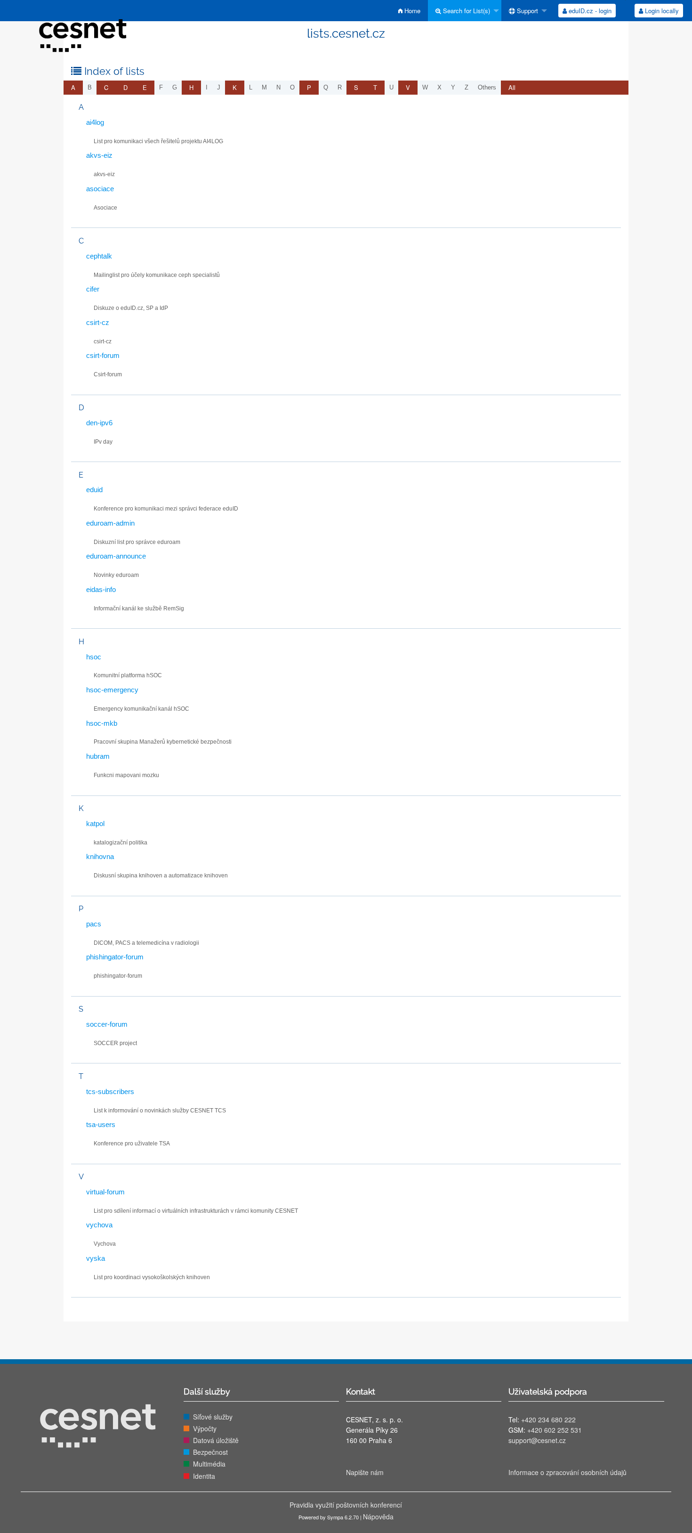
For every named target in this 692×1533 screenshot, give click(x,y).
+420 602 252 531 (554, 1430)
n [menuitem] (278, 87)
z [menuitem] (466, 87)
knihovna (100, 856)
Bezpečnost (210, 1452)
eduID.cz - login (589, 10)
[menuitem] (409, 10)
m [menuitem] (264, 87)
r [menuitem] (340, 87)
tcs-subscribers (110, 1091)
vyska (95, 1258)
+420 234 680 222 (548, 1419)
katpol (95, 823)
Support (526, 10)
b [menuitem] (90, 87)
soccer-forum (107, 1024)
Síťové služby (213, 1416)
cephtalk (99, 256)
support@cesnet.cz (537, 1440)
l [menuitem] (250, 87)
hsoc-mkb (101, 723)
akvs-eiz (99, 155)
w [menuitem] (425, 87)
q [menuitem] (325, 87)
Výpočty (205, 1428)
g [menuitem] (174, 87)
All (511, 87)
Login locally (661, 10)
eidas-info (101, 589)
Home (411, 10)
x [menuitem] (439, 87)
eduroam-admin (110, 523)
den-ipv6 (99, 423)
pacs (93, 924)
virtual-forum (105, 1192)
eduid (94, 490)
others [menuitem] (487, 87)
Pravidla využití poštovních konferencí (346, 1504)
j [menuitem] (218, 87)
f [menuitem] (161, 87)
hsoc (93, 657)
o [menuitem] (292, 87)
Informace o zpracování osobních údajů (567, 1472)
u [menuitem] (391, 87)
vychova (99, 1225)
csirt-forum (103, 355)
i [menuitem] (207, 87)
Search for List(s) (465, 10)
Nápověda (378, 1516)
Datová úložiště (216, 1440)
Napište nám (365, 1472)
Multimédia (209, 1463)
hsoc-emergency (112, 690)
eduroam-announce (116, 556)
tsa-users (100, 1124)
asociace (100, 189)
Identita (204, 1476)
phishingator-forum (115, 957)
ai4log (95, 122)
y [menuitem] (453, 87)
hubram (98, 756)
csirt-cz (97, 322)
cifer (92, 289)
